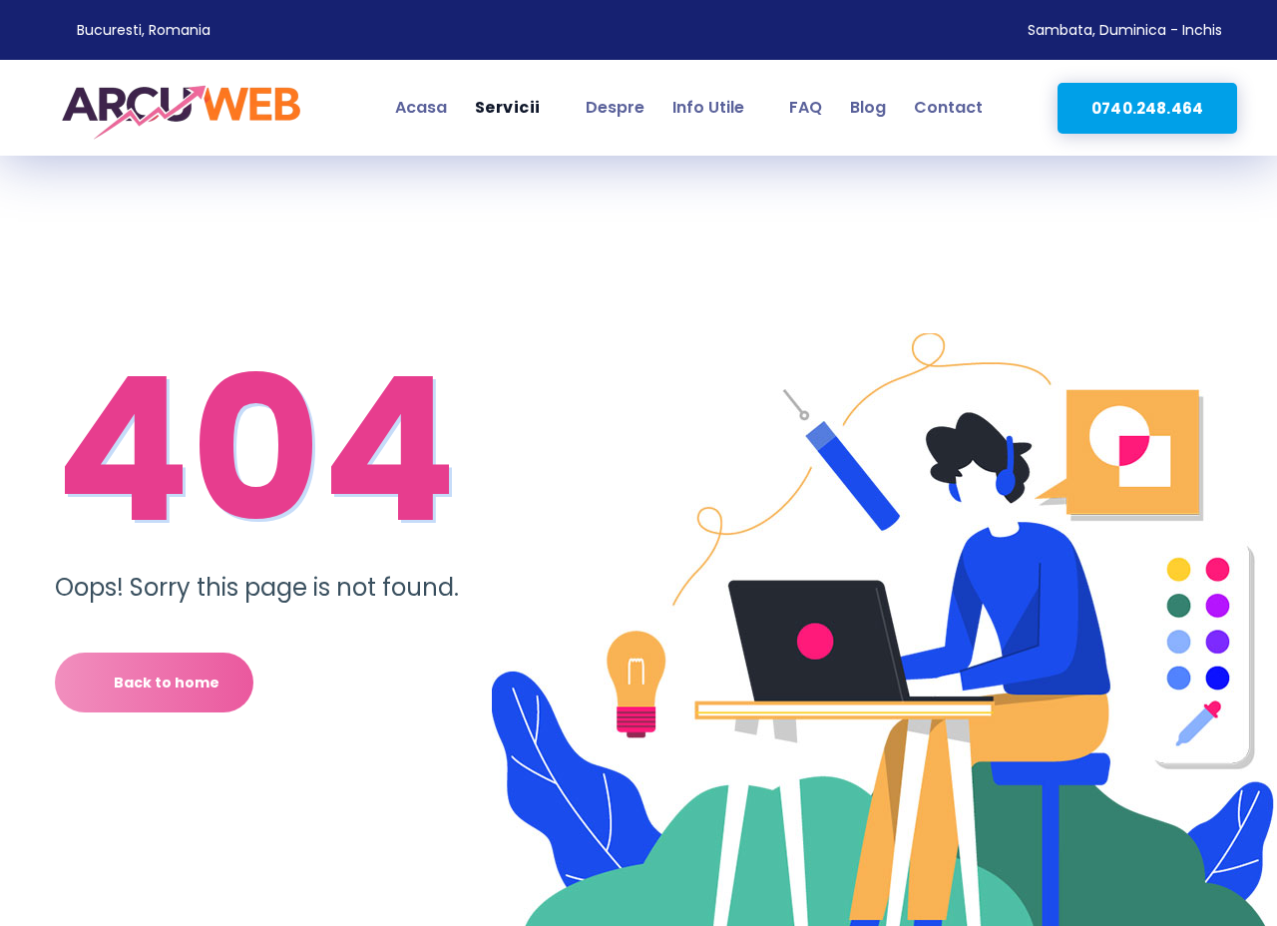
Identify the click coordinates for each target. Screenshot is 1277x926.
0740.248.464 (1147, 108)
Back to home (166, 683)
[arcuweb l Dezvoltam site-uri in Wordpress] (182, 107)
